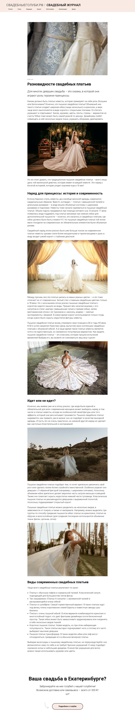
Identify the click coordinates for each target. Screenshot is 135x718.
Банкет (39, 9)
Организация (63, 9)
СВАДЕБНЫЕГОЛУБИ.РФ (24, 5)
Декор (74, 9)
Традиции (29, 9)
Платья (10, 9)
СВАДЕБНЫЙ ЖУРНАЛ (63, 5)
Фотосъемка (50, 9)
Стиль (19, 9)
